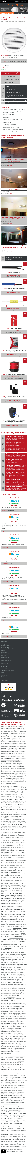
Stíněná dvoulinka (14, 272)
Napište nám (4, 675)
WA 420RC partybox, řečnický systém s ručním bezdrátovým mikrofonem (14, 421)
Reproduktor (8, 948)
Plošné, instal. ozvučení (11, 21)
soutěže (10, 165)
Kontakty (23, 1)
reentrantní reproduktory (7, 765)
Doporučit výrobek (8, 82)
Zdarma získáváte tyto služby (11, 79)
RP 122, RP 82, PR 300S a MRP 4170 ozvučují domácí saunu (14, 160)
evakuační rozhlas (9, 750)
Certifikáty (4, 655)
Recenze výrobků (5, 654)
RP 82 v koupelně (14, 189)
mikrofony (16, 758)
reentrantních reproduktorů (17, 1056)
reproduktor (19, 887)
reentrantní (5, 824)
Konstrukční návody (6, 645)
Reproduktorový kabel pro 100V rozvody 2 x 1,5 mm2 (14, 289)
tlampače (19, 763)
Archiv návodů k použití (7, 649)
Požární (3, 952)
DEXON (9, 822)
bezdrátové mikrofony (13, 760)
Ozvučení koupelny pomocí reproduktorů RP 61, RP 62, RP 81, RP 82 (14, 246)
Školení (3, 650)
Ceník (2, 672)
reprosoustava (10, 797)
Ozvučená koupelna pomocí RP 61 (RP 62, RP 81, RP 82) (14, 218)
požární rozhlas (18, 750)
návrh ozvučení (10, 482)
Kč (21, 5)
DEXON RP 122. (5, 1036)
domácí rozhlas (14, 751)
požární (22, 957)
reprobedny (9, 763)
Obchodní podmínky (6, 669)
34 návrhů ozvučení (14, 328)
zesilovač (6, 855)
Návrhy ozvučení (5, 644)
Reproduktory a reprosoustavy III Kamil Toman (14, 351)
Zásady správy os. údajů (7, 670)
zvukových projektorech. (10, 1104)
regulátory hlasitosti (16, 781)
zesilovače (15, 766)
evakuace (22, 748)
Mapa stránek (4, 663)
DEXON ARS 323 (17, 928)
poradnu (23, 466)
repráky (11, 758)
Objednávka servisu (6, 660)
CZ (25, 5)
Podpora (17, 1)
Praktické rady (5, 647)
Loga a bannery (5, 657)
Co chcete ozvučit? (7, 13)
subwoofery (18, 765)
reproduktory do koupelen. (16, 938)
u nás (20, 489)
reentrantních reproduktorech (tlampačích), (12, 1102)
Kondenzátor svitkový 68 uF (14, 306)
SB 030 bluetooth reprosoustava (14, 374)
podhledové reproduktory (8, 761)
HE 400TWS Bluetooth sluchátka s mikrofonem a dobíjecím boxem (14, 397)
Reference (4, 652)
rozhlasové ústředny (6, 766)
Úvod (2, 21)
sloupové (23, 822)
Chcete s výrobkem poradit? (11, 76)
